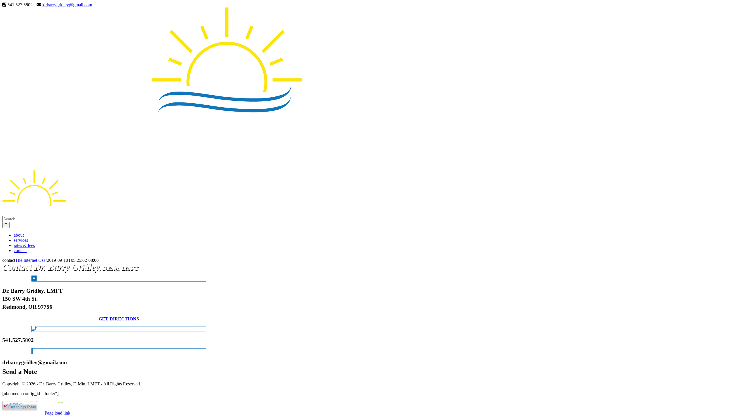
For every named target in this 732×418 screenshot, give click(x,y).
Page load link (57, 413)
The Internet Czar (31, 260)
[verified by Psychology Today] (19, 409)
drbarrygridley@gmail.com (67, 4)
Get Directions (119, 318)
